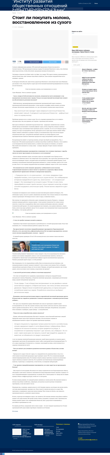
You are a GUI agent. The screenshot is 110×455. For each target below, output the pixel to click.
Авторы (58, 431)
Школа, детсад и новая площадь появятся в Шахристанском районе (89, 110)
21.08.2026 (85, 104)
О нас (57, 427)
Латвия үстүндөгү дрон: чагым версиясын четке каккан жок (89, 91)
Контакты (58, 435)
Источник (15, 411)
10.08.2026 (47, 435)
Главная (14, 13)
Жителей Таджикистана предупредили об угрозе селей (49, 431)
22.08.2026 (75, 54)
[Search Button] (82, 8)
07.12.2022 (14, 27)
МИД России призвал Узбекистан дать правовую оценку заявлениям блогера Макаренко (88, 81)
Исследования (60, 429)
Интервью (19, 13)
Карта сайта (59, 433)
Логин (96, 3)
